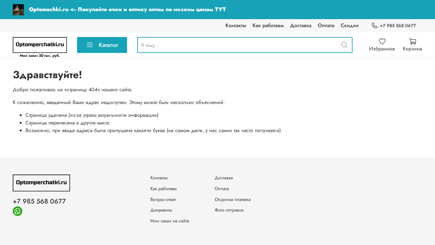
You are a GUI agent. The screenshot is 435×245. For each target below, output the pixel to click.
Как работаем (268, 25)
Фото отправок (229, 210)
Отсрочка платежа (233, 199)
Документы (161, 210)
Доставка (300, 25)
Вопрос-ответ (163, 199)
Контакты (235, 25)
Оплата (326, 25)
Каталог (108, 45)
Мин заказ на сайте (169, 221)
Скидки (350, 25)
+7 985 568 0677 (398, 25)
